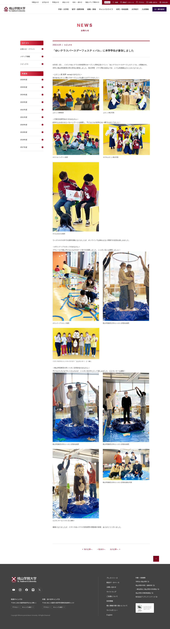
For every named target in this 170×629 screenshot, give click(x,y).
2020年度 (23, 125)
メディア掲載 (25, 56)
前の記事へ (88, 549)
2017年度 (23, 147)
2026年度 (23, 80)
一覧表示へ (101, 549)
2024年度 (23, 95)
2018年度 (23, 140)
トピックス (24, 64)
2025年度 (23, 87)
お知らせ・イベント (27, 49)
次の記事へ (114, 549)
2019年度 (23, 132)
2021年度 (23, 117)
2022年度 (23, 110)
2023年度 (23, 102)
